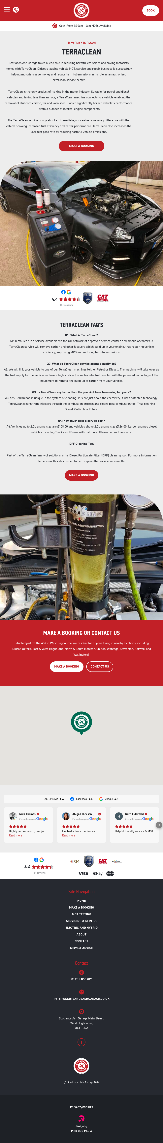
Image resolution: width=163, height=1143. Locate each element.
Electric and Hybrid (81, 928)
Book (151, 10)
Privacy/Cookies (81, 1107)
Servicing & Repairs (81, 921)
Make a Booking (81, 146)
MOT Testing (81, 914)
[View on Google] (13, 816)
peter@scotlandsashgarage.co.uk (82, 999)
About (81, 934)
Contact (81, 941)
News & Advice (81, 948)
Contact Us (100, 666)
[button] (4, 825)
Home (81, 901)
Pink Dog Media (81, 1131)
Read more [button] (15, 835)
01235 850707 (81, 979)
